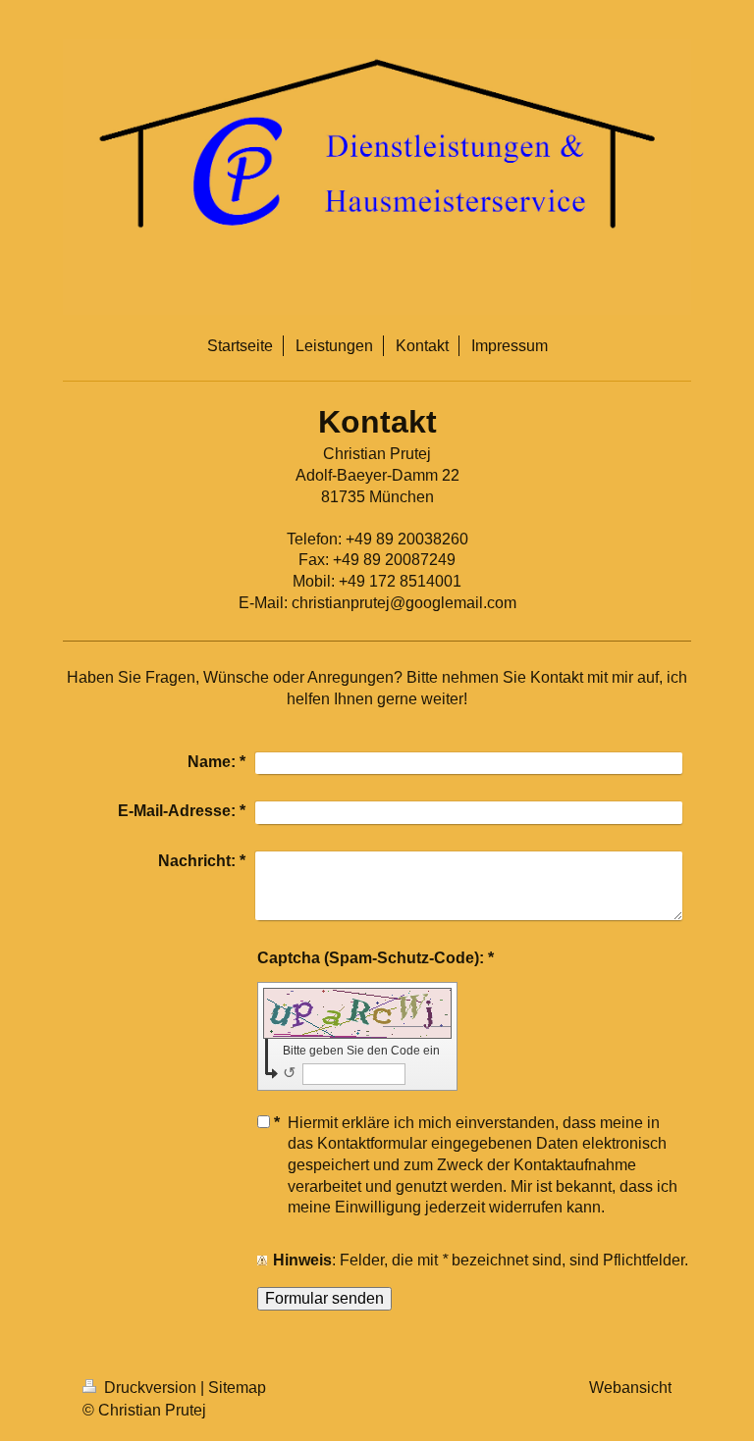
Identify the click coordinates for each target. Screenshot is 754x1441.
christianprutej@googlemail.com (404, 602)
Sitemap (237, 1387)
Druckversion (150, 1387)
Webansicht (630, 1387)
